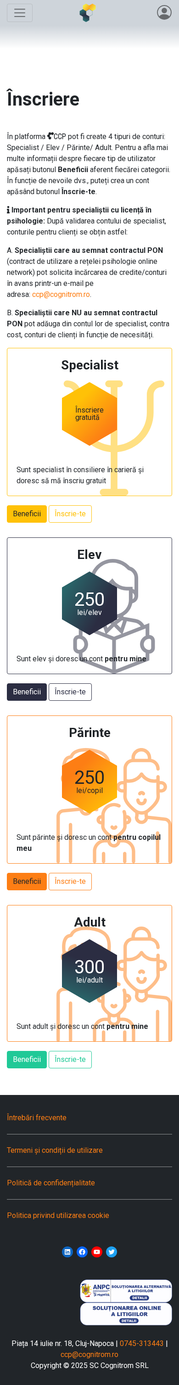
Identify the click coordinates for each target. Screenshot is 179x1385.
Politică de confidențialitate (51, 1182)
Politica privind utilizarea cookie (58, 1215)
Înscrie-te (70, 513)
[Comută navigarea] (20, 13)
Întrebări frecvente (37, 1117)
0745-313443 (142, 1343)
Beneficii (27, 513)
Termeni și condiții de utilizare (55, 1150)
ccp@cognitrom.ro (61, 294)
